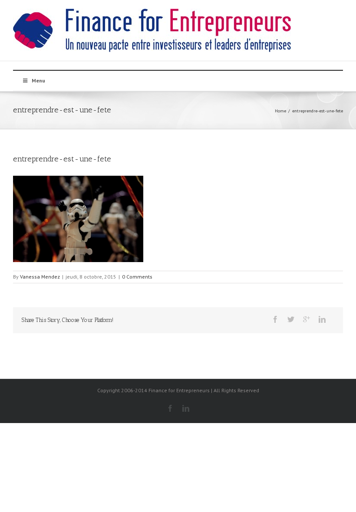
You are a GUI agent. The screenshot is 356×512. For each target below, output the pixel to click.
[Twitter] (290, 319)
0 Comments (137, 276)
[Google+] (306, 319)
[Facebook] (275, 319)
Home (280, 111)
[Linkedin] (322, 319)
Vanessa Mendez (40, 276)
